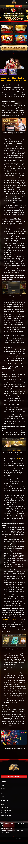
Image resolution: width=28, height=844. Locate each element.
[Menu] (2, 2)
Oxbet (13, 84)
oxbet (13, 830)
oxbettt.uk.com (19, 830)
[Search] (26, 2)
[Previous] (1, 72)
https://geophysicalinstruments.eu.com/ (12, 619)
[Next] (26, 72)
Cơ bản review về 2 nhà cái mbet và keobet (14, 746)
